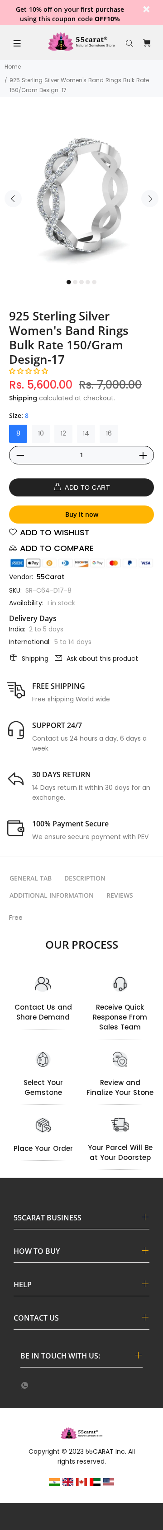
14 (86, 433)
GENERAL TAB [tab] (31, 878)
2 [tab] (75, 282)
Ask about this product (102, 658)
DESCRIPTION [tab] (84, 878)
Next (149, 198)
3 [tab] (81, 282)
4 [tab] (88, 282)
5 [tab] (94, 282)
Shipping (23, 398)
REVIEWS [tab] (119, 895)
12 (63, 433)
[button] (28, 371)
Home (13, 66)
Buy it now (81, 514)
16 (109, 433)
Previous (13, 198)
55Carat (50, 576)
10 (41, 433)
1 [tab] (69, 282)
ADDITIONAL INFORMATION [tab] (52, 895)
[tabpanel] (81, 193)
